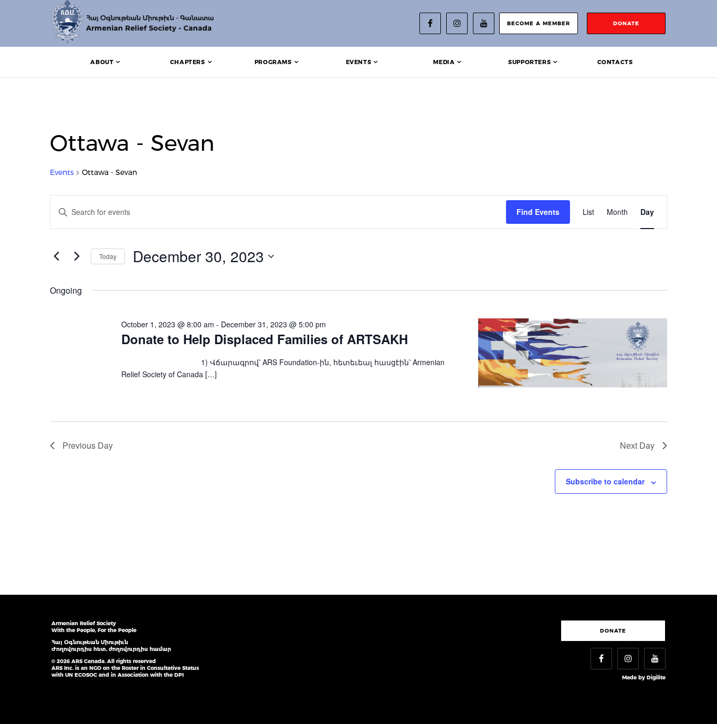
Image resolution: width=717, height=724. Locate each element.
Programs (273, 62)
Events (359, 62)
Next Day (637, 445)
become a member (538, 23)
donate (626, 23)
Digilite (656, 677)
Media (444, 62)
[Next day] (76, 256)
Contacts (615, 62)
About (101, 62)
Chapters (187, 62)
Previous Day (87, 445)
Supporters (529, 62)
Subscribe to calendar (605, 481)
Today (108, 256)
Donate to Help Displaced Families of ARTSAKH (264, 339)
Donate (613, 630)
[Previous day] (56, 256)
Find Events (538, 211)
